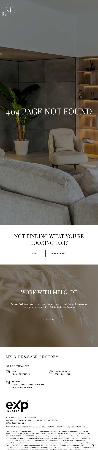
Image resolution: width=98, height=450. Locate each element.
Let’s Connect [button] (49, 319)
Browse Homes (58, 253)
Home (34, 253)
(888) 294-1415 (19, 423)
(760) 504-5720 (62, 374)
